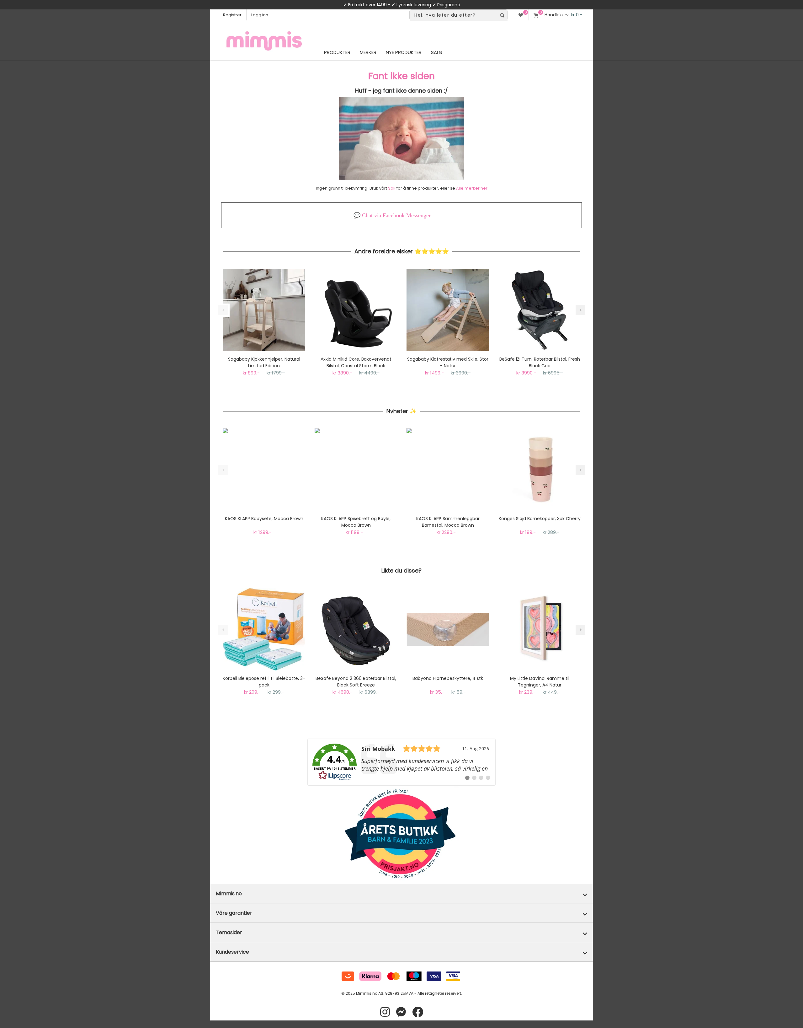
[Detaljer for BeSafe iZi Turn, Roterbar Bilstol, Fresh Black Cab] (539, 310)
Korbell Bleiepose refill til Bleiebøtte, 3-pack (264, 681)
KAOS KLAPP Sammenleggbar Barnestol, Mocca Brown (448, 521)
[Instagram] (385, 1012)
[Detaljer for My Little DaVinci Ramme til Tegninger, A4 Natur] (539, 629)
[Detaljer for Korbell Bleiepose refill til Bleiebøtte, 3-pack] (264, 629)
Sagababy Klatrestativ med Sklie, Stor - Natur (447, 362)
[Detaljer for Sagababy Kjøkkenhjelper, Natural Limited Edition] (264, 310)
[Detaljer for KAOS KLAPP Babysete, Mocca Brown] (264, 469)
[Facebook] (417, 1012)
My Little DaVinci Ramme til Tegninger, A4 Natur (539, 681)
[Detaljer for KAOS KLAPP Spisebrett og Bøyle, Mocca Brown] (356, 469)
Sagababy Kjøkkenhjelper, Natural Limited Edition (264, 362)
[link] (401, 762)
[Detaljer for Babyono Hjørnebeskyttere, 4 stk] (448, 629)
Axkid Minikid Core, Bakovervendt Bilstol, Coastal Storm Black (356, 362)
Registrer (232, 15)
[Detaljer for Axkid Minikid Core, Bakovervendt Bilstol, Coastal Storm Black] (356, 310)
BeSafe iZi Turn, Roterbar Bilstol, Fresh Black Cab (539, 362)
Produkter (337, 52)
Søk (392, 188)
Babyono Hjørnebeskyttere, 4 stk (447, 678)
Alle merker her (471, 188)
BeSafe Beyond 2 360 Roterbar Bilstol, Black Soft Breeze (356, 681)
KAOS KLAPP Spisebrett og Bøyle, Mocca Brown (356, 521)
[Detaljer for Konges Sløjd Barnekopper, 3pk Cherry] (539, 469)
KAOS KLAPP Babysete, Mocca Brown (264, 518)
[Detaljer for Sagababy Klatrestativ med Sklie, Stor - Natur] (448, 310)
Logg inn (259, 15)
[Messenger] (401, 1012)
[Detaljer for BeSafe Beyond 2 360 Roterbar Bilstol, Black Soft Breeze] (356, 629)
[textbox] (453, 15)
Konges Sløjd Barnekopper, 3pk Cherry (540, 518)
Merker (368, 52)
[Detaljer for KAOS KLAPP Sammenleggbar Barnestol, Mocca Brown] (448, 469)
